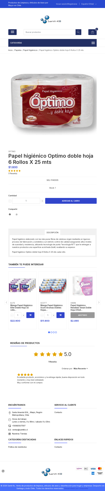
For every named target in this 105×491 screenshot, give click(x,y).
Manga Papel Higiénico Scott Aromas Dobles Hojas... (51, 307)
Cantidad (12, 195)
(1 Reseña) (12, 173)
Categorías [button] (16, 43)
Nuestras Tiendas (19, 434)
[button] (89, 4)
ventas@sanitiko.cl (20, 430)
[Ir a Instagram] (3, 471)
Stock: (52, 188)
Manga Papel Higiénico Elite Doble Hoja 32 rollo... (21, 307)
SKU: (49, 180)
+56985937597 (18, 426)
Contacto (58, 412)
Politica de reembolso (17, 447)
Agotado (82, 315)
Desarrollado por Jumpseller (76, 488)
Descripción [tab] (52, 232)
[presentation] (6, 303)
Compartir (12, 209)
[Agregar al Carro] (30, 315)
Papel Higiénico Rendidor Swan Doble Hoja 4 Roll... (81, 307)
